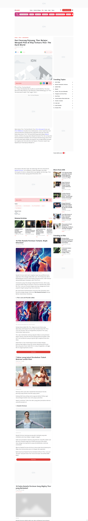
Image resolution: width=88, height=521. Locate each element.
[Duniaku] (17, 10)
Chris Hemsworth (40, 129)
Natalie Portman (19, 170)
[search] (61, 10)
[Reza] (16, 213)
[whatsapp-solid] (41, 83)
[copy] (50, 83)
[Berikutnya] (52, 225)
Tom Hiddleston (19, 131)
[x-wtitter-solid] (47, 83)
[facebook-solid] (44, 83)
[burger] (72, 10)
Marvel (47, 134)
